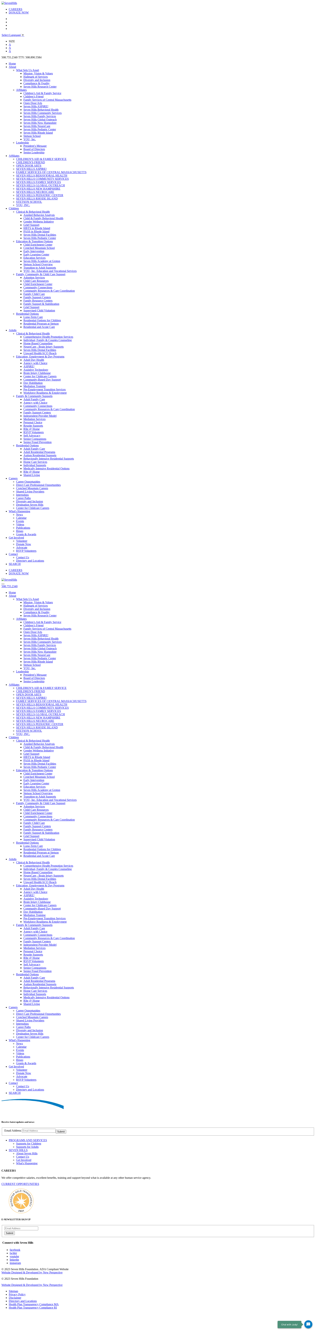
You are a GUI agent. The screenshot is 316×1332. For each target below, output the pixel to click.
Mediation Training (34, 386)
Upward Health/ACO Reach (40, 353)
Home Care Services (35, 461)
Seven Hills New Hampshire (40, 122)
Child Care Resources (36, 280)
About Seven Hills (26, 1153)
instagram (15, 1263)
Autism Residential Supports (39, 455)
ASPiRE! (28, 366)
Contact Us (22, 557)
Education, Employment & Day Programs (40, 356)
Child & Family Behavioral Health (43, 218)
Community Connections (37, 287)
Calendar (21, 517)
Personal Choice (32, 422)
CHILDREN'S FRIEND (30, 162)
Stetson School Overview (38, 264)
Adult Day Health (33, 359)
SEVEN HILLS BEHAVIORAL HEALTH (41, 175)
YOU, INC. (23, 205)
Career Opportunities (28, 481)
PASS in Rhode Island (36, 231)
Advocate (21, 547)
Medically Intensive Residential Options (46, 468)
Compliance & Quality (36, 83)
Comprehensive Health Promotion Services (48, 336)
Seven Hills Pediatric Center (39, 129)
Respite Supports (33, 425)
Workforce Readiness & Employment (45, 392)
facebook (15, 1249)
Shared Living (31, 475)
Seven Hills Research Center (40, 86)
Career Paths (23, 498)
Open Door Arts (32, 103)
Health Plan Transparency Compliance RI (33, 1307)
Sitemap (13, 1291)
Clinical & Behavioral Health (33, 211)
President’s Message (35, 145)
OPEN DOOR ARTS (28, 165)
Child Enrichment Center (37, 244)
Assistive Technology (35, 369)
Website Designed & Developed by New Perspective (32, 1272)
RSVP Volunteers (33, 432)
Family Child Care (34, 294)
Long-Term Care (33, 317)
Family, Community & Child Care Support (40, 274)
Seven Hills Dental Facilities (39, 234)
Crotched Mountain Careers (32, 488)
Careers (13, 478)
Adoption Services (34, 277)
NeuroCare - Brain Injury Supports (43, 346)
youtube (14, 1256)
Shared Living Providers (30, 491)
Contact (13, 554)
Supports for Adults (27, 1146)
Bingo (19, 531)
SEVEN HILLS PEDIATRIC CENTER (39, 195)
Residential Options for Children (42, 320)
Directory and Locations (30, 560)
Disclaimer (15, 1297)
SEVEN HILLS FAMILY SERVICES (38, 182)
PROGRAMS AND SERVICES (28, 1140)
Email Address (12, 1130)
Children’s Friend (33, 96)
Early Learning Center (36, 254)
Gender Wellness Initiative (38, 221)
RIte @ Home (31, 429)
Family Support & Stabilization (41, 303)
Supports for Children (28, 1143)
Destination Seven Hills (29, 504)
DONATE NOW (19, 12)
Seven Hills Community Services (42, 112)
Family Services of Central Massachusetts (47, 99)
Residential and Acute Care (39, 326)
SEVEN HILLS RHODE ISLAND (37, 198)
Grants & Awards (26, 534)
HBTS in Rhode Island (36, 228)
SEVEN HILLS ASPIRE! (31, 168)
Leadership (22, 142)
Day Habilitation (33, 382)
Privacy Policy (17, 1294)
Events (20, 521)
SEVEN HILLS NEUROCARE (35, 191)
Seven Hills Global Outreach (40, 119)
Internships (22, 494)
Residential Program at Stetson (41, 323)
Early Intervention (33, 251)
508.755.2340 (9, 586)
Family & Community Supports (34, 396)
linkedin (14, 1259)
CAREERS (15, 9)
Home (12, 63)
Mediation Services (34, 419)
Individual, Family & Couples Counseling (47, 340)
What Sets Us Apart (27, 70)
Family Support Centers (37, 297)
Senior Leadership (33, 152)
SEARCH (15, 564)
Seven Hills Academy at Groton (41, 261)
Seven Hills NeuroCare (36, 126)
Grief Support (31, 224)
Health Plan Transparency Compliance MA (34, 1304)
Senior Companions (34, 438)
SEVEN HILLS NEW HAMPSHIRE (38, 188)
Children (14, 208)
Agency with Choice (35, 363)
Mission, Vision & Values (38, 73)
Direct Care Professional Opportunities (38, 484)
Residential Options (27, 313)
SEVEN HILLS (18, 1150)
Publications (23, 527)
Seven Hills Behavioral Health (41, 109)
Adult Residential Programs (39, 452)
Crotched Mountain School (39, 247)
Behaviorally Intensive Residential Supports (48, 458)
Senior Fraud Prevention (37, 442)
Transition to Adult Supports (39, 267)
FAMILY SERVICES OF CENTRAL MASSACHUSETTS (51, 172)
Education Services (34, 257)
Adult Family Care (34, 399)
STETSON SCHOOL (29, 201)
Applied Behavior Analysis (39, 215)
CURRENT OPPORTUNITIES (20, 1184)
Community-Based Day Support (42, 379)
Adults (12, 330)
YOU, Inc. (29, 139)
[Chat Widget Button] (308, 1324)
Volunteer (21, 540)
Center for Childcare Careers (40, 376)
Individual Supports (34, 465)
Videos (20, 524)
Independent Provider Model (40, 415)
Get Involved (16, 537)
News (19, 514)
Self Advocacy (31, 435)
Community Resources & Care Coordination (49, 290)
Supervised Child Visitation (39, 310)
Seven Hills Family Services (39, 116)
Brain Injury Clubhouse (37, 373)
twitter (13, 1253)
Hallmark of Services (35, 76)
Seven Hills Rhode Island (38, 132)
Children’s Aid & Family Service (42, 93)
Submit (61, 1131)
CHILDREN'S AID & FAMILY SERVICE (41, 159)
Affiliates (21, 89)
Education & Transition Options (34, 241)
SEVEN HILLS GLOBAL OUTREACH (40, 185)
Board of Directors (34, 149)
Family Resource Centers (37, 300)
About (12, 66)
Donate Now (23, 544)
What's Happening (19, 511)
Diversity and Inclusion (36, 80)
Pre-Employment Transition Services (44, 389)
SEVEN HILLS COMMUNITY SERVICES (42, 178)
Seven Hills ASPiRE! (35, 106)
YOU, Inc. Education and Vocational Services (50, 271)
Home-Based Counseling (37, 343)
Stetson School (32, 136)
